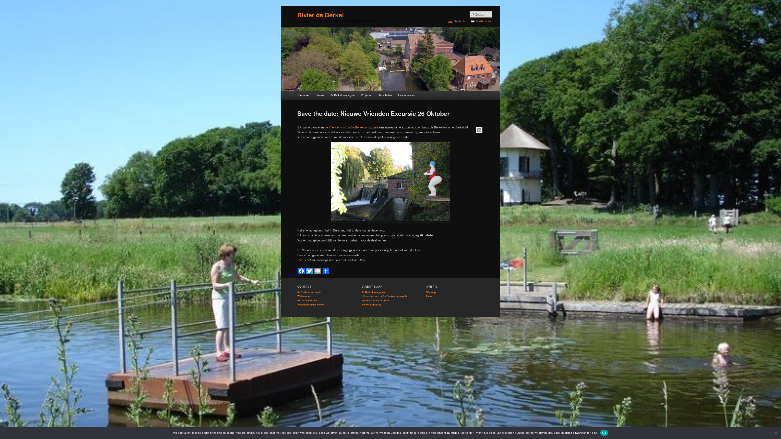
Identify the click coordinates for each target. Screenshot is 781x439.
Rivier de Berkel (320, 14)
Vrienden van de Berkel (310, 304)
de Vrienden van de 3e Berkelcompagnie (351, 127)
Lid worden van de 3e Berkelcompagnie (384, 296)
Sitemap (431, 292)
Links (429, 296)
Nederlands (484, 21)
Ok (604, 432)
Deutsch (459, 21)
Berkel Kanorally (307, 300)
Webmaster (304, 296)
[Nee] (776, 433)
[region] (390, 59)
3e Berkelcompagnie (309, 292)
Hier (300, 260)
